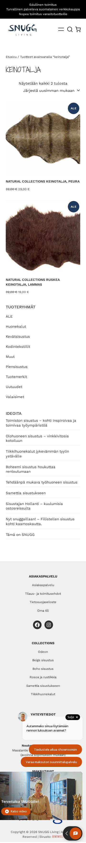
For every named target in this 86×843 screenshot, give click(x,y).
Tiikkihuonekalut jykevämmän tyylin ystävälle (37, 453)
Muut (10, 357)
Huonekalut (16, 326)
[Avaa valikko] (61, 29)
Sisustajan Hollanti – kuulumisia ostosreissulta (34, 506)
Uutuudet (14, 387)
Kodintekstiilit (18, 346)
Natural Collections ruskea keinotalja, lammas (33, 282)
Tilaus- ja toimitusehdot (43, 593)
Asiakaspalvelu (43, 585)
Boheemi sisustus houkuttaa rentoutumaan (30, 469)
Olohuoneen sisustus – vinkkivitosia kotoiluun (37, 438)
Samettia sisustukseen (26, 493)
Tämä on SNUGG (20, 534)
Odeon (43, 652)
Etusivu (11, 57)
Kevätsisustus (18, 336)
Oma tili (43, 610)
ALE (9, 316)
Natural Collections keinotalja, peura (43, 181)
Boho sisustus (43, 669)
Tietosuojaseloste (43, 602)
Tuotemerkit (16, 377)
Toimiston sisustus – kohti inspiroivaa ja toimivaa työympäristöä (41, 422)
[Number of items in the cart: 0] (78, 29)
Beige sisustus (43, 660)
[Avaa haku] (70, 29)
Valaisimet (15, 397)
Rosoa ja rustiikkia (43, 677)
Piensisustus (16, 367)
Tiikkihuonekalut (43, 694)
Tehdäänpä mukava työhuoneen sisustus (41, 482)
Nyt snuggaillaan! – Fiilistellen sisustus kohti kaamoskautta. (40, 521)
